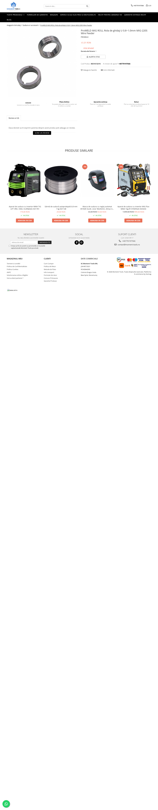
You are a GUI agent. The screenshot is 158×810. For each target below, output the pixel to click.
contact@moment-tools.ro (128, 244)
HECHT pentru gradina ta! (110, 15)
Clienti (47, 258)
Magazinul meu (14, 258)
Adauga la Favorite (90, 70)
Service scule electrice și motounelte (78, 15)
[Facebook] (77, 242)
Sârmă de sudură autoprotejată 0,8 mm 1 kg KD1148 (61, 207)
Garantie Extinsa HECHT (135, 15)
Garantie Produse (50, 281)
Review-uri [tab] (14, 118)
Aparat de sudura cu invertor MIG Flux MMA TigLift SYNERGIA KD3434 (133, 207)
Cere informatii (109, 70)
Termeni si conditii (13, 263)
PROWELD (84, 37)
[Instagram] (81, 242)
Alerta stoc (94, 57)
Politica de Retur (50, 266)
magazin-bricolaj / (14, 25)
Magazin (54, 15)
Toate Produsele (15, 15)
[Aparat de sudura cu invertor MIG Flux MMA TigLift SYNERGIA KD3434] (133, 180)
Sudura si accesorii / (31, 25)
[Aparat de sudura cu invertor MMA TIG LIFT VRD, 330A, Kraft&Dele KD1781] (25, 180)
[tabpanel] (42, 62)
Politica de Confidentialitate (17, 266)
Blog (9, 19)
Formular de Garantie (37, 15)
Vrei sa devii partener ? (15, 278)
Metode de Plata (50, 269)
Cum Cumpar (49, 263)
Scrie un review (42, 133)
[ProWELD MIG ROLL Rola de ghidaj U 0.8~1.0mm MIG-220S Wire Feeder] (42, 62)
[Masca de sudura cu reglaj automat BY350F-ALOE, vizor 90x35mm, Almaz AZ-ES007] (97, 180)
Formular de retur (50, 275)
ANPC (9, 272)
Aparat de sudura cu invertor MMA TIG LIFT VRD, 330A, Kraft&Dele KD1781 (25, 207)
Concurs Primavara (51, 278)
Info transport (49, 272)
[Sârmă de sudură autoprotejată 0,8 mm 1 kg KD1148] (61, 180)
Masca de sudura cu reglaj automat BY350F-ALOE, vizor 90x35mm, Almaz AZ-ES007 (97, 207)
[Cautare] (87, 6)
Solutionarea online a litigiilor (17, 275)
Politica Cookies (12, 269)
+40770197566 (128, 241)
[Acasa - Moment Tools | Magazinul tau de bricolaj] (19, 6)
